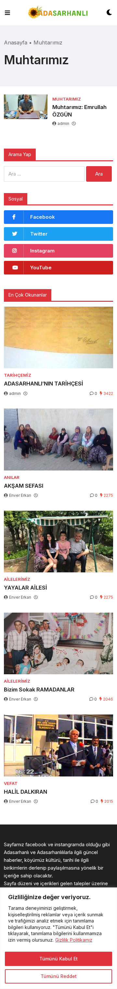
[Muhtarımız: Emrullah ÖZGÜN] (25, 106)
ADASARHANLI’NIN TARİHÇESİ (43, 383)
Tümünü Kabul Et (58, 958)
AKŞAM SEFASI (23, 485)
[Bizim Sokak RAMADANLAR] (58, 643)
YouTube (41, 267)
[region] (58, 938)
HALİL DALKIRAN (25, 791)
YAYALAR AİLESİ (25, 587)
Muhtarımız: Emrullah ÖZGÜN (79, 111)
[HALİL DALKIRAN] (58, 745)
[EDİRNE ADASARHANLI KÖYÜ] (58, 13)
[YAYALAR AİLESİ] (58, 541)
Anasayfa (15, 42)
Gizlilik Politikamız (73, 940)
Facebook (42, 217)
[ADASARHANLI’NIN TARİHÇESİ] (58, 337)
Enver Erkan (20, 495)
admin (63, 123)
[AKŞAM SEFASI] (58, 439)
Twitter (38, 234)
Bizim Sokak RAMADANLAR (39, 689)
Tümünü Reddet (59, 976)
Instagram (42, 251)
